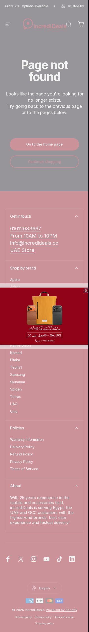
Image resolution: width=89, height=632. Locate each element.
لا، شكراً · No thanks (44, 340)
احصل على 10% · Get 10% (44, 335)
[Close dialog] (86, 290)
